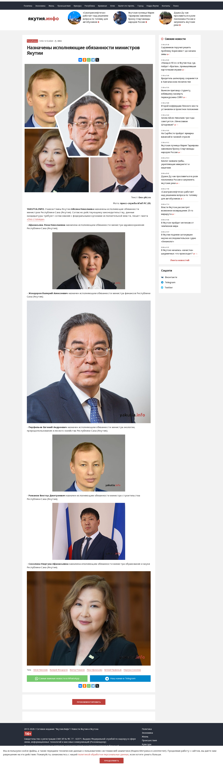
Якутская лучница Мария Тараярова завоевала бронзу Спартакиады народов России (141, 17)
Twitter (169, 287)
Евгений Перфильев (113, 670)
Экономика (40, 6)
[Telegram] (93, 60)
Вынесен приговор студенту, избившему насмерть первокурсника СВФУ (176, 94)
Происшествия (64, 6)
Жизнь (51, 6)
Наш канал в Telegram (122, 678)
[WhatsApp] (89, 60)
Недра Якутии (153, 6)
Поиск (176, 6)
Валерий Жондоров (59, 670)
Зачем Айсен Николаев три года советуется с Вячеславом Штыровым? (177, 121)
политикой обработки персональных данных (103, 754)
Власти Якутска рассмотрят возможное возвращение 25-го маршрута (177, 210)
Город (140, 6)
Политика (28, 6)
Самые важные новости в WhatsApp (59, 678)
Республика (90, 6)
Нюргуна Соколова (132, 670)
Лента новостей (179, 260)
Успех (112, 6)
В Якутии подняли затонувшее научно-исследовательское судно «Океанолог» (178, 238)
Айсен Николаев (40, 670)
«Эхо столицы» (35, 219)
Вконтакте (171, 277)
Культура (77, 6)
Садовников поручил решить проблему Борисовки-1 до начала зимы (178, 51)
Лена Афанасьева (94, 670)
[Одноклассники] (84, 60)
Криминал (102, 6)
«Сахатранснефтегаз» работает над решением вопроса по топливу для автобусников (95, 17)
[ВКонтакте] (80, 60)
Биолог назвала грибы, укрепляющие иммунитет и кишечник (175, 164)
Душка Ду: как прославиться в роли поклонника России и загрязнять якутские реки (184, 18)
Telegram (170, 282)
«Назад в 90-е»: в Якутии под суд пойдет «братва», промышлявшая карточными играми (178, 66)
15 (196, 254)
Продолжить (111, 761)
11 (177, 125)
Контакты (166, 6)
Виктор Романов (77, 670)
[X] (97, 60)
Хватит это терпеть (126, 6)
